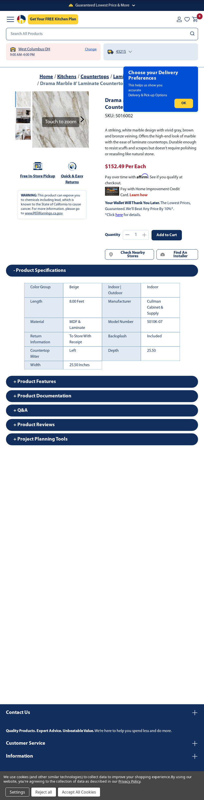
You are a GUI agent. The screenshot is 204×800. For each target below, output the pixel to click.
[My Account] (179, 19)
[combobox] (102, 34)
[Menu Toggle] (10, 19)
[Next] (82, 119)
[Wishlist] (187, 19)
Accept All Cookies (79, 792)
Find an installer (180, 254)
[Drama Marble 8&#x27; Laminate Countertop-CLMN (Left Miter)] (23, 99)
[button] (102, 5)
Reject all (43, 792)
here (119, 215)
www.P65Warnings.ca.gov (43, 213)
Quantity (112, 235)
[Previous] (39, 119)
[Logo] (21, 19)
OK (183, 103)
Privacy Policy (129, 781)
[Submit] (193, 34)
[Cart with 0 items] (195, 19)
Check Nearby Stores (133, 254)
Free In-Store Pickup (37, 176)
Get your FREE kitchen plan (53, 19)
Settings (17, 792)
